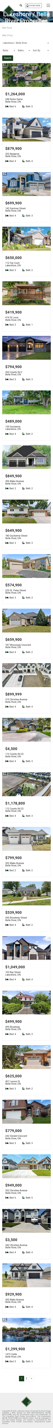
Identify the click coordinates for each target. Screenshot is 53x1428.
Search (7, 58)
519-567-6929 (34, 6)
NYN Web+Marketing (35, 1413)
